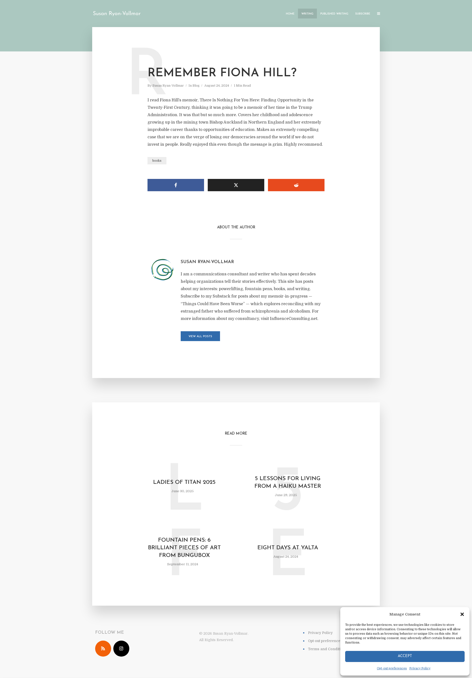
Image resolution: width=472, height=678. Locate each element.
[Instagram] (121, 649)
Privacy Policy (419, 668)
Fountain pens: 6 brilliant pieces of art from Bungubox (184, 547)
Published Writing (334, 14)
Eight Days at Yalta (287, 548)
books (157, 160)
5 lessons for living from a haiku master (287, 482)
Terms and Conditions (327, 649)
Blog (196, 85)
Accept (405, 656)
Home (290, 14)
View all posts (200, 336)
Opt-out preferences (392, 668)
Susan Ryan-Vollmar (168, 85)
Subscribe (362, 14)
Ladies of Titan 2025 (184, 482)
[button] (462, 614)
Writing (307, 14)
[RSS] (103, 649)
